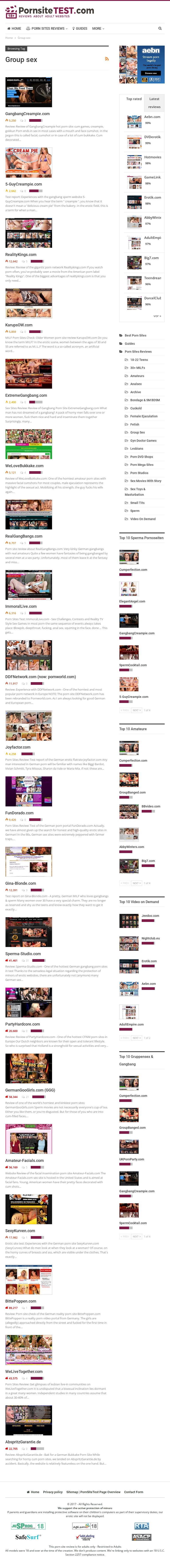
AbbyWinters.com (131, 847)
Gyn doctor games (143, 440)
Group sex (137, 432)
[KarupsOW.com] (29, 303)
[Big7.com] (129, 866)
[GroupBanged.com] (129, 780)
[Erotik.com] (129, 966)
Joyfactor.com (18, 747)
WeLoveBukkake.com (24, 465)
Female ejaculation (144, 416)
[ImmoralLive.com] (29, 585)
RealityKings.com (21, 254)
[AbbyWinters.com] (129, 834)
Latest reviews (154, 103)
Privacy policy (53, 1492)
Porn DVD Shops (141, 457)
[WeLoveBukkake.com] (29, 444)
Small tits (137, 503)
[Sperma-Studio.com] (29, 932)
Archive (135, 392)
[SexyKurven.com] (29, 1209)
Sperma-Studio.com (23, 953)
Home (16, 29)
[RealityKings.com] (29, 233)
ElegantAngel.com (132, 601)
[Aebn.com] (129, 989)
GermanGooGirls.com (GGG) (30, 1090)
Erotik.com (152, 197)
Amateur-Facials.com (24, 1160)
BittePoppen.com (20, 1301)
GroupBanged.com (132, 792)
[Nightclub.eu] (129, 944)
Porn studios (139, 473)
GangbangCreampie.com (27, 113)
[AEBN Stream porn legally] (142, 64)
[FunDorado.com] (29, 791)
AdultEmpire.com (131, 1024)
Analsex (136, 384)
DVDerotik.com (156, 137)
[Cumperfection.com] (129, 557)
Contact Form (133, 1492)
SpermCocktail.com (133, 665)
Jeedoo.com (150, 915)
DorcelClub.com (156, 298)
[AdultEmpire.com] (129, 1012)
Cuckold (136, 408)
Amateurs (137, 376)
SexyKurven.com (20, 1230)
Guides (81, 29)
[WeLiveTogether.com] (29, 1350)
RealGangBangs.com (23, 536)
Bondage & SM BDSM (145, 400)
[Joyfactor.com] (29, 725)
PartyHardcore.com (22, 1024)
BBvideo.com (151, 806)
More (96, 29)
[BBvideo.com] (129, 812)
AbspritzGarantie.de (23, 1442)
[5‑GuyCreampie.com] (29, 162)
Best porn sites (135, 335)
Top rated (134, 99)
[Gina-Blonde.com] (29, 862)
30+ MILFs (137, 368)
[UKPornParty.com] (129, 1147)
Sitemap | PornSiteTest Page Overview (93, 1492)
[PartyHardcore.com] (29, 1002)
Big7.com (151, 258)
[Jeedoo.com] (129, 921)
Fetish (134, 424)
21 (27, 1097)
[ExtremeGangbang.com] (29, 374)
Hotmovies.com (156, 157)
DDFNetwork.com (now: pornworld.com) (40, 676)
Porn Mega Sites (141, 464)
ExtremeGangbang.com (26, 395)
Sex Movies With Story (145, 481)
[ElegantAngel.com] (129, 589)
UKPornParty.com (131, 1159)
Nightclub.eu (151, 938)
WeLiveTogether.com (24, 1371)
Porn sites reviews (48, 29)
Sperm (134, 511)
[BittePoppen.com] (29, 1279)
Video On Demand (143, 519)
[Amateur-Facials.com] (29, 1139)
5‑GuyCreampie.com (23, 184)
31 (27, 960)
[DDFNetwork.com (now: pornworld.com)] (29, 655)
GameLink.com (156, 177)
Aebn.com (152, 116)
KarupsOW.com (19, 325)
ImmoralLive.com (21, 606)
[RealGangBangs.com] (29, 514)
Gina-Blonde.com (20, 883)
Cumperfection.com (133, 569)
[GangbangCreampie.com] (29, 92)
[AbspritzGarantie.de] (29, 1420)
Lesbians (136, 448)
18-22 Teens (139, 360)
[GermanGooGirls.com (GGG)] (29, 1068)
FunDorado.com (19, 813)
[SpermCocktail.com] (129, 652)
